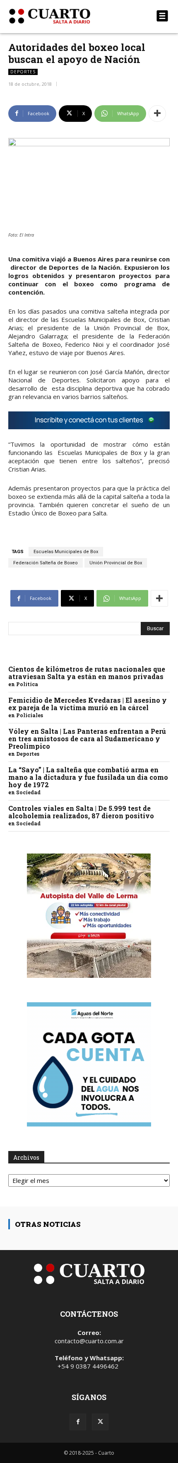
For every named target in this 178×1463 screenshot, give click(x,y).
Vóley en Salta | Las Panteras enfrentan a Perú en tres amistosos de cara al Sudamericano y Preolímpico (87, 738)
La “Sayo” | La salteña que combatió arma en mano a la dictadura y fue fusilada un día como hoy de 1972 (88, 777)
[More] (157, 113)
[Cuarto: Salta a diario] (64, 16)
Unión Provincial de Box (115, 563)
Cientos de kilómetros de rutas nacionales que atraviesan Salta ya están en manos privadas (86, 673)
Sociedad (28, 792)
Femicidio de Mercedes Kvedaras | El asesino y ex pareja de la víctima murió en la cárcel (87, 704)
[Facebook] (78, 1422)
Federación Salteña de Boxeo (45, 563)
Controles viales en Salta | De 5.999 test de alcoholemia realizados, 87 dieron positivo (81, 812)
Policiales (29, 715)
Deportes (23, 72)
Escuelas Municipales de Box (66, 551)
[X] (100, 1422)
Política (27, 684)
